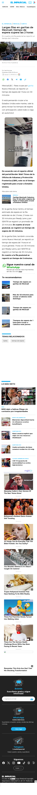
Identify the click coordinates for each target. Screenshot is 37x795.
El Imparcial (7, 24)
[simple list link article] (18, 396)
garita (30, 86)
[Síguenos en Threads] (29, 763)
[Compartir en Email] (20, 79)
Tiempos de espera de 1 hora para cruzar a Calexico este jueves (23, 322)
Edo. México (20, 6)
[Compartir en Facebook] (7, 79)
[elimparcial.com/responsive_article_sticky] (36, 781)
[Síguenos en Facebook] (3, 763)
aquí (20, 271)
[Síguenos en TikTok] (24, 763)
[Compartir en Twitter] (12, 79)
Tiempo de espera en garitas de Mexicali (22, 283)
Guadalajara (31, 6)
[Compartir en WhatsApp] (3, 79)
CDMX (12, 6)
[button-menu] (2, 2)
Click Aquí (18, 729)
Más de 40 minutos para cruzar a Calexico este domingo (23, 297)
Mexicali (16, 24)
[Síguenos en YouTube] (18, 763)
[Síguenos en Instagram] (13, 763)
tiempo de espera (18, 341)
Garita (24, 24)
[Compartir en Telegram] (16, 79)
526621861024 (18, 720)
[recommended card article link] (6, 199)
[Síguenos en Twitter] (8, 763)
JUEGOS (5, 6)
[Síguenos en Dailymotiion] (34, 763)
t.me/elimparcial (19, 749)
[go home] (18, 776)
